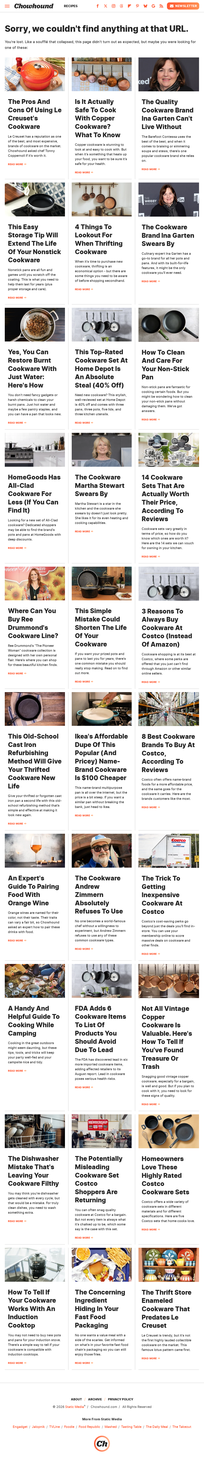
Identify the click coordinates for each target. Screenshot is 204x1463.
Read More (15, 164)
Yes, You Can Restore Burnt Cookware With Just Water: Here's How (32, 368)
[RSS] (161, 7)
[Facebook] (97, 7)
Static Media (74, 1407)
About (76, 1399)
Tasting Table (131, 1427)
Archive (95, 1399)
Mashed (111, 1427)
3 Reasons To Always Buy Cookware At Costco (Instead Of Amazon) (167, 627)
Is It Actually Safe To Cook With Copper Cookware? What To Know (98, 118)
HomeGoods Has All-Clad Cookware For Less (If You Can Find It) (34, 493)
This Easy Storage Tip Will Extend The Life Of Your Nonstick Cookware (34, 243)
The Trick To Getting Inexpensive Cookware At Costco (162, 894)
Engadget (20, 1427)
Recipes (71, 6)
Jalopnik (38, 1427)
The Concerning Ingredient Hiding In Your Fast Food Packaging (100, 1308)
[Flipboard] (129, 7)
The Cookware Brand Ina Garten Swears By (168, 235)
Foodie (69, 1427)
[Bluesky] (145, 7)
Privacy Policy (120, 1399)
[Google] (153, 7)
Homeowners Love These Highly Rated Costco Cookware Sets (165, 1175)
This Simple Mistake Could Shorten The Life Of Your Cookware (101, 627)
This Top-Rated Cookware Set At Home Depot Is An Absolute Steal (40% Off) (101, 368)
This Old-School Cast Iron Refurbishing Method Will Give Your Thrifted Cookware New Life (35, 761)
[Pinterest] (137, 7)
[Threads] (121, 7)
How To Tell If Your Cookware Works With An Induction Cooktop (32, 1308)
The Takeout (181, 1427)
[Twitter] (105, 7)
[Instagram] (113, 7)
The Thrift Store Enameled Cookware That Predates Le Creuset (166, 1308)
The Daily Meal (157, 1427)
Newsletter (186, 6)
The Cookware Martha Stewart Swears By (100, 485)
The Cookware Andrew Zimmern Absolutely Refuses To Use (99, 894)
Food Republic (89, 1427)
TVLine (54, 1427)
